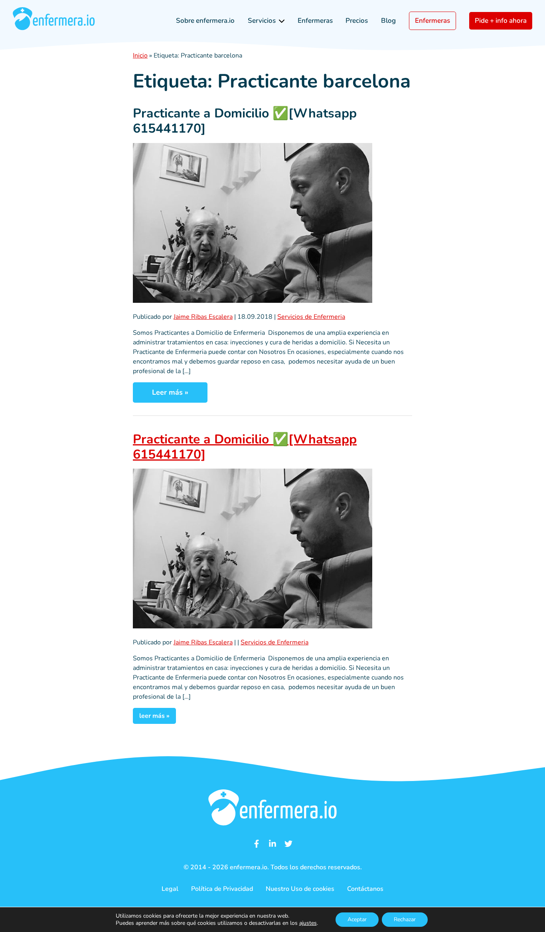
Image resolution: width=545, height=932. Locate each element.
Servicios (262, 20)
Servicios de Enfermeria (311, 316)
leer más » (154, 715)
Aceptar (357, 919)
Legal (170, 888)
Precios (357, 20)
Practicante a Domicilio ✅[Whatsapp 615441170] (245, 121)
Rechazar (405, 919)
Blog (388, 20)
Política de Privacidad (222, 888)
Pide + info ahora (501, 20)
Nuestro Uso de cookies (300, 888)
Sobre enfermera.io (205, 20)
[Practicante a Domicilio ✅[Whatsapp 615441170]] (252, 300)
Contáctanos (365, 888)
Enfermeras (315, 20)
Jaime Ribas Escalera (203, 316)
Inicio (140, 55)
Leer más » (170, 392)
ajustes (308, 923)
